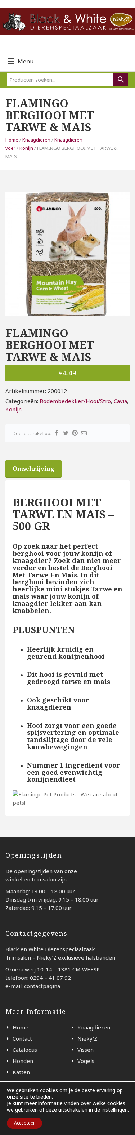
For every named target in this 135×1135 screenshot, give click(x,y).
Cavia (120, 401)
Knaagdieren (36, 140)
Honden (23, 1060)
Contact (22, 1038)
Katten (21, 1072)
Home (11, 140)
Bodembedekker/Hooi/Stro (75, 401)
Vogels (85, 1060)
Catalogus (25, 1049)
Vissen (85, 1049)
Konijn (26, 148)
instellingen (115, 1110)
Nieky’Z (87, 1038)
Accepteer (24, 1123)
